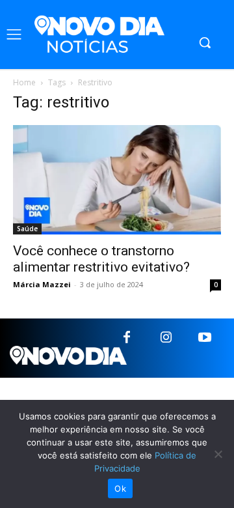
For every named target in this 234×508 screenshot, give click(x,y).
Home (24, 82)
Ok (120, 488)
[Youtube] (204, 338)
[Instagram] (166, 338)
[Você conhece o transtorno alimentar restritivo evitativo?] (117, 179)
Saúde (27, 228)
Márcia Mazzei (42, 284)
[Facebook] (126, 338)
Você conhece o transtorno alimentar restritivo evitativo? (101, 259)
